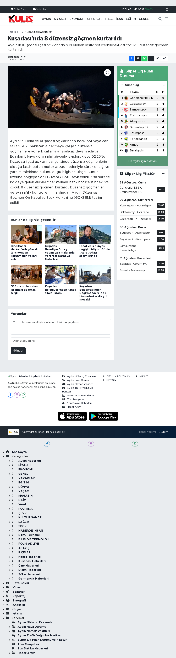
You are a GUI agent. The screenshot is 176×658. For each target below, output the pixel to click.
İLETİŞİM (112, 380)
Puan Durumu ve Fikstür (81, 395)
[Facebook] (10, 395)
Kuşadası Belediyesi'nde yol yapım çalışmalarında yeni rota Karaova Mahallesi (60, 253)
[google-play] (104, 416)
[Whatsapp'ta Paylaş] (144, 58)
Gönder (18, 350)
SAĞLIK (23, 521)
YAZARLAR (94, 18)
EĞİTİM (131, 18)
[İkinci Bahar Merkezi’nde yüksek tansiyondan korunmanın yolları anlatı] (26, 234)
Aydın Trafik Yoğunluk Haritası (39, 635)
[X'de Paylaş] (138, 58)
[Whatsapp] (23, 395)
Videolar (41, 9)
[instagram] (91, 444)
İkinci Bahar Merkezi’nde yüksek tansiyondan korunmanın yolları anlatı (24, 253)
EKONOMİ (76, 18)
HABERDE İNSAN (30, 530)
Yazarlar (18, 591)
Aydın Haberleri (29, 460)
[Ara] (160, 19)
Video (16, 587)
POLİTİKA (25, 508)
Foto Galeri (20, 9)
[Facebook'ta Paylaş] (131, 58)
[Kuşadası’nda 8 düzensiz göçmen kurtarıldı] (61, 97)
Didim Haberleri (29, 569)
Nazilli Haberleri (29, 556)
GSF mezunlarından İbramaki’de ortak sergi (24, 289)
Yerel (22, 504)
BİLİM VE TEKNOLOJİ (33, 539)
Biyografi (19, 600)
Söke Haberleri (29, 574)
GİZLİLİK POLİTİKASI (118, 376)
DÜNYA (23, 486)
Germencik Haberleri (33, 578)
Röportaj (18, 596)
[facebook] (47, 444)
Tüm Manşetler (76, 399)
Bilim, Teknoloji (29, 534)
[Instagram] (17, 395)
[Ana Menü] (166, 19)
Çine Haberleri (28, 565)
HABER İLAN (114, 18)
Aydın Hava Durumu (78, 380)
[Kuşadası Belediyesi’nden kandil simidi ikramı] (60, 274)
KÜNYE (143, 376)
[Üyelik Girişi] (165, 9)
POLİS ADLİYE (28, 543)
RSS (15, 432)
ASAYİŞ (23, 548)
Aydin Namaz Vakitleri (80, 384)
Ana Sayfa (19, 452)
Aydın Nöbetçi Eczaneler (82, 376)
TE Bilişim (162, 432)
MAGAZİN (25, 495)
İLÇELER (24, 552)
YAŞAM (23, 491)
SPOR (22, 526)
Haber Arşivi (74, 407)
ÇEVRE (23, 513)
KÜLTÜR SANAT (30, 517)
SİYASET (60, 18)
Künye (16, 609)
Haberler (14, 32)
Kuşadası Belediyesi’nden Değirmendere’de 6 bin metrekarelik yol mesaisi (93, 293)
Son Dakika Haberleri (79, 403)
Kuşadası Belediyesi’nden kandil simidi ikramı (60, 289)
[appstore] (73, 416)
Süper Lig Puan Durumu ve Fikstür (42, 639)
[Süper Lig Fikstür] (163, 173)
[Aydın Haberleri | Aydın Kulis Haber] (21, 19)
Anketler (18, 604)
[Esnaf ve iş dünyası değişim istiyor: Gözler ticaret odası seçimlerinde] (95, 234)
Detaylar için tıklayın (142, 161)
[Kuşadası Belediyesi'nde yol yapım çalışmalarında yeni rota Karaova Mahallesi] (60, 234)
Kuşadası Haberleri (38, 32)
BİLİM (22, 500)
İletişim (17, 613)
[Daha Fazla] (151, 58)
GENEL (144, 18)
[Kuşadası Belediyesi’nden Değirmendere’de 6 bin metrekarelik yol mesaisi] (95, 274)
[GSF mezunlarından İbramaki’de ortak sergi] (26, 274)
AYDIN (46, 18)
